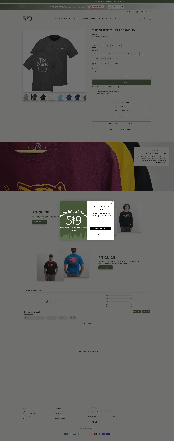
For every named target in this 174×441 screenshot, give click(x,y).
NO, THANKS (100, 234)
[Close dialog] (112, 203)
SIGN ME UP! (100, 228)
